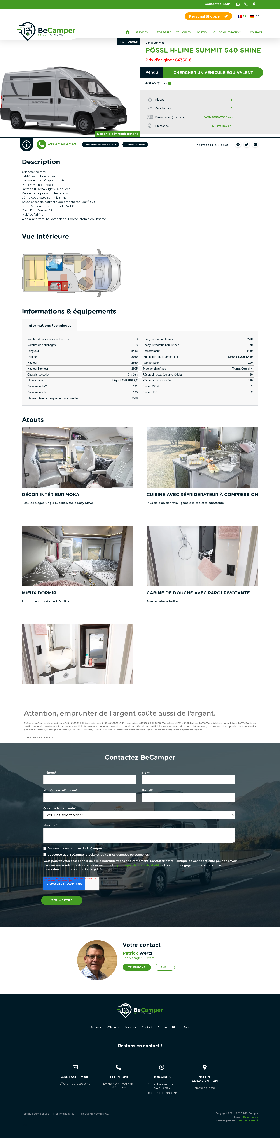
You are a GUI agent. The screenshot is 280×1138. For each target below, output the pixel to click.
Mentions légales (63, 1113)
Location (202, 32)
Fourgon (154, 43)
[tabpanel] (140, 368)
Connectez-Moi (247, 1120)
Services (141, 32)
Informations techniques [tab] (50, 325)
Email (165, 967)
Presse (162, 1027)
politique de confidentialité (139, 865)
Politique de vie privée (35, 1113)
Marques (130, 1027)
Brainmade (250, 1117)
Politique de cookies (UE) (94, 1113)
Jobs (187, 1027)
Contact (256, 32)
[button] (238, 4)
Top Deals (164, 32)
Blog (175, 1027)
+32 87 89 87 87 (62, 144)
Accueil (127, 32)
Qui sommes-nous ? (227, 32)
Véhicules (183, 32)
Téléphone (136, 967)
